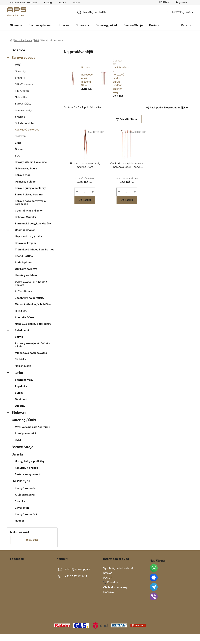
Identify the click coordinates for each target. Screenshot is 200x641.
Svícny (19, 392)
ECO (17, 155)
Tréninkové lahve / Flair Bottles (34, 249)
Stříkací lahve (23, 291)
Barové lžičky (23, 103)
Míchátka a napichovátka (31, 352)
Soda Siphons (23, 262)
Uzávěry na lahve (26, 275)
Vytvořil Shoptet (180, 637)
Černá (19, 149)
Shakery (20, 77)
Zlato (18, 142)
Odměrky (20, 71)
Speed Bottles (24, 256)
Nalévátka (21, 97)
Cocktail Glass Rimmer (29, 210)
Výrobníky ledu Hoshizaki (23, 2)
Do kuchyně (21, 481)
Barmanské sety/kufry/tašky (33, 223)
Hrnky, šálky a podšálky (30, 461)
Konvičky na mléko (26, 467)
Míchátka (20, 359)
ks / (32, 539)
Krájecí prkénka (25, 494)
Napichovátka (23, 365)
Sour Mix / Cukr (24, 317)
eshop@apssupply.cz (77, 569)
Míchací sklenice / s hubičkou (33, 304)
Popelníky (21, 386)
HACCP (62, 2)
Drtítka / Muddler (25, 217)
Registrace (181, 2)
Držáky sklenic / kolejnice (31, 162)
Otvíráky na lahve (26, 268)
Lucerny (20, 405)
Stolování (20, 136)
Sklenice (18, 50)
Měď (18, 64)
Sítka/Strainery (24, 84)
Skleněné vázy (24, 379)
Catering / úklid (24, 420)
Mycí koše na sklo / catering (32, 427)
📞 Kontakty (110, 582)
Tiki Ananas (22, 90)
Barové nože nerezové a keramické (30, 202)
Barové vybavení (25, 58)
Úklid (18, 440)
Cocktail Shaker (25, 230)
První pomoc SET (25, 433)
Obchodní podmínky (115, 587)
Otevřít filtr (127, 119)
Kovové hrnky (23, 110)
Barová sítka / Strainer (29, 194)
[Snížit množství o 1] (76, 192)
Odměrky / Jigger (26, 181)
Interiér (17, 373)
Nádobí (19, 520)
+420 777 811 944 (76, 576)
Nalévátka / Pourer (27, 168)
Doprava (108, 592)
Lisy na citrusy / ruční (28, 236)
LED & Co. (21, 311)
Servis (19, 336)
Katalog (48, 2)
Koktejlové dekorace (27, 129)
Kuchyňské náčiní (26, 514)
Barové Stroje (22, 447)
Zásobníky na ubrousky (29, 297)
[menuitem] (16, 25)
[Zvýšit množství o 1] (92, 192)
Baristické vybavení (27, 474)
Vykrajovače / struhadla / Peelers (31, 283)
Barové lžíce (23, 175)
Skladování (22, 330)
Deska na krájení (25, 243)
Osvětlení (21, 399)
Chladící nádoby (24, 123)
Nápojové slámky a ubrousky (33, 323)
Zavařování (22, 507)
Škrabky (20, 501)
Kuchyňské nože (25, 488)
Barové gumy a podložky (30, 188)
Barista (17, 454)
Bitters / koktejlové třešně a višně (32, 345)
